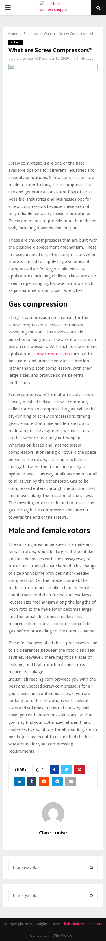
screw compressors (51, 353)
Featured (15, 42)
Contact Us (38, 936)
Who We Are (62, 936)
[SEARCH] (91, 867)
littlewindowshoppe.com (83, 924)
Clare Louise (23, 59)
